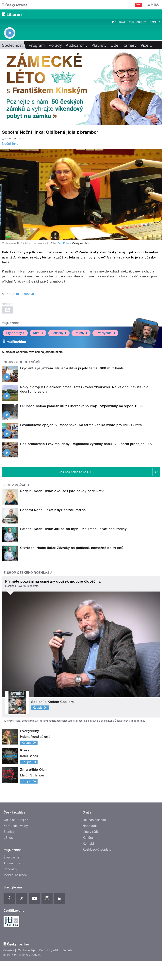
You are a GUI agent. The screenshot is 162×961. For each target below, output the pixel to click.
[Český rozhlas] (14, 4)
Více (147, 45)
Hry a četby (14, 333)
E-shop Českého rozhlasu (28, 573)
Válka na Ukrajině (16, 820)
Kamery (155, 22)
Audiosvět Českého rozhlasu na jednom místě (32, 352)
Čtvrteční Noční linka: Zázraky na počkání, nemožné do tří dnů (71, 548)
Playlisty (98, 45)
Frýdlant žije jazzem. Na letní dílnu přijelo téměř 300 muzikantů (72, 368)
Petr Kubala (64, 243)
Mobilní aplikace (15, 875)
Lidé (115, 45)
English (67, 950)
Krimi (36, 333)
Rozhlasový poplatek (98, 849)
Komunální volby (16, 826)
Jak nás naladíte (94, 820)
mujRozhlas (11, 323)
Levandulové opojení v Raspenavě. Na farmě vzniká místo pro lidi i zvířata (81, 425)
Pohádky (57, 333)
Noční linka (10, 144)
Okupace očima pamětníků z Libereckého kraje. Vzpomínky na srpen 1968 (81, 406)
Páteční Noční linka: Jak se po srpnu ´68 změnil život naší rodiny (73, 529)
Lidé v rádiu (91, 832)
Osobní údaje (27, 950)
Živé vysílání (104, 333)
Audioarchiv (137, 22)
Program (118, 22)
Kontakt (88, 843)
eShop (8, 838)
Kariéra (88, 838)
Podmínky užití (49, 950)
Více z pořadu (16, 485)
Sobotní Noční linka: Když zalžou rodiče (53, 510)
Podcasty (10, 869)
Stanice (9, 832)
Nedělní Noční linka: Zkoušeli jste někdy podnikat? (62, 491)
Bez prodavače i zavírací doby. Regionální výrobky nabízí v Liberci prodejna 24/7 (86, 444)
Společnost (12, 45)
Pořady (55, 45)
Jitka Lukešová (23, 294)
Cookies (8, 950)
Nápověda (90, 826)
